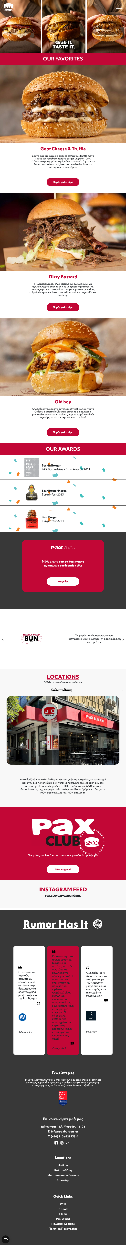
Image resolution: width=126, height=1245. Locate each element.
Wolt (63, 1204)
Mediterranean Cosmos (63, 1175)
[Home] (8, 7)
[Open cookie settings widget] (6, 1239)
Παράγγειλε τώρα (63, 182)
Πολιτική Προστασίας (63, 1229)
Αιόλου (63, 1165)
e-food (63, 1209)
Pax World (63, 1219)
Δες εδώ (63, 581)
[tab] (63, 690)
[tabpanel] (63, 745)
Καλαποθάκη (61, 690)
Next (114, 1000)
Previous (11, 1000)
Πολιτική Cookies (63, 1224)
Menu (63, 1214)
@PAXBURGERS (69, 896)
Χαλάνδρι (63, 1180)
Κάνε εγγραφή (63, 869)
